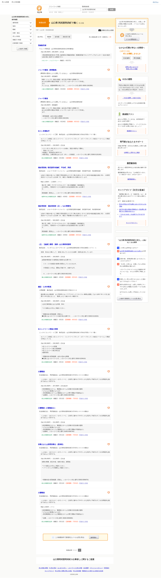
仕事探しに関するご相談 (132, 152)
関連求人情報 (85, 89)
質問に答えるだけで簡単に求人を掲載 (131, 68)
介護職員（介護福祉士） (47, 408)
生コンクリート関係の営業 (48, 329)
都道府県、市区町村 (88, 12)
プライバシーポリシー (96, 568)
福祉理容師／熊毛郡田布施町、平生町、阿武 (54, 167)
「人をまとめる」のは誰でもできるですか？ (132, 215)
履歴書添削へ (131, 179)
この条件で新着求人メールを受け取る (130, 298)
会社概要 (86, 568)
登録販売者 (42, 45)
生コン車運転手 (44, 131)
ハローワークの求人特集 (75, 568)
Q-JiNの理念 (52, 568)
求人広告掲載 (16, 2)
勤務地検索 (85, 6)
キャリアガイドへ (131, 223)
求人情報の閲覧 (43, 568)
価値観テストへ (132, 131)
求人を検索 (5, 2)
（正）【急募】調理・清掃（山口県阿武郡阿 (54, 244)
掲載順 (49, 37)
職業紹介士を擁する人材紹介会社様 (92, 571)
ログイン (155, 2)
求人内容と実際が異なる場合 (63, 571)
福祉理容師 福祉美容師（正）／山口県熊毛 (54, 206)
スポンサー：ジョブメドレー (50, 60)
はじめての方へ (62, 568)
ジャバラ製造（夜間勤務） (48, 70)
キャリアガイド (49, 571)
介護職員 (41, 371)
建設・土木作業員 (44, 287)
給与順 (57, 37)
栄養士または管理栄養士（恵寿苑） (51, 444)
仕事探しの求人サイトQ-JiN (39, 9)
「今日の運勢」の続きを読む (132, 98)
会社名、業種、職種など (56, 12)
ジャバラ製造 (43, 98)
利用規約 (106, 568)
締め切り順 (66, 37)
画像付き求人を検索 (108, 30)
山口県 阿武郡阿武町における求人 (131, 251)
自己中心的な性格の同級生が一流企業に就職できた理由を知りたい (132, 210)
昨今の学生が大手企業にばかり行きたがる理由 (132, 205)
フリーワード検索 (54, 6)
